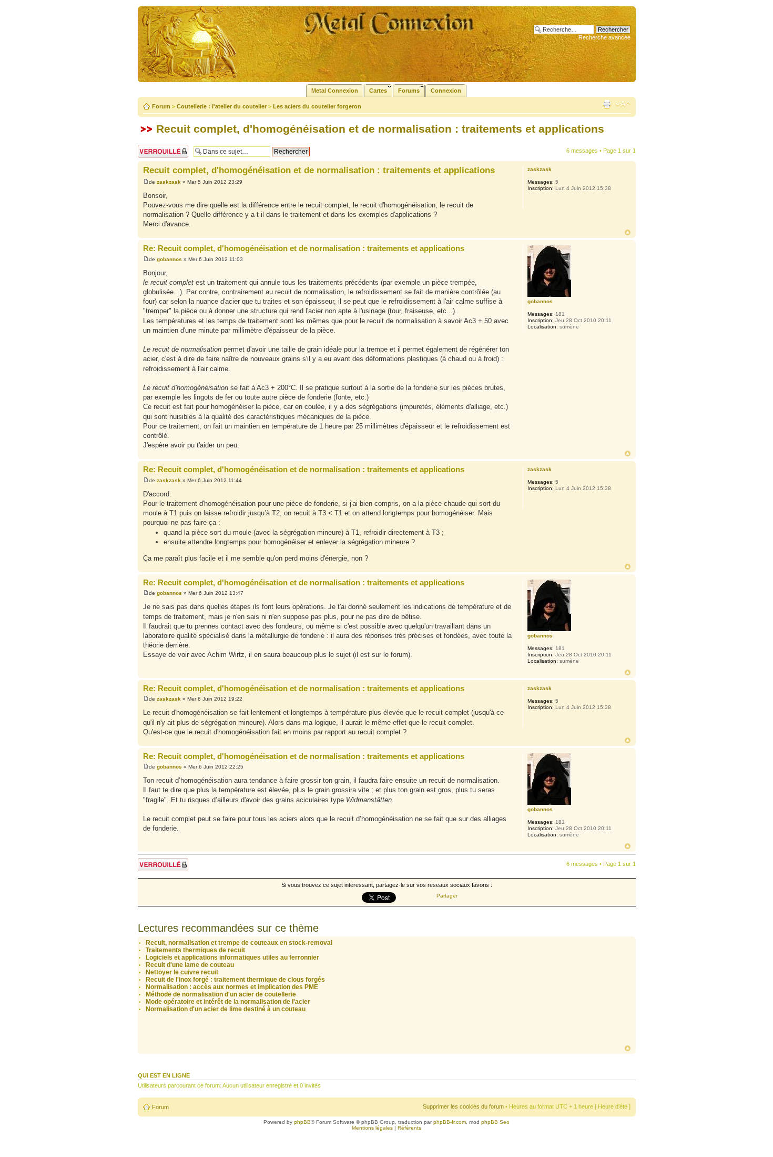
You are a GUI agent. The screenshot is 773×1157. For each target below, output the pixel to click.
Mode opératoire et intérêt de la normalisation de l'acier (228, 1001)
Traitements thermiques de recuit (195, 950)
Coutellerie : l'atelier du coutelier (222, 106)
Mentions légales (372, 1128)
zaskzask (169, 182)
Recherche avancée (604, 37)
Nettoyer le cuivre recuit (182, 972)
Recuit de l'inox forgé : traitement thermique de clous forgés (235, 979)
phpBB (302, 1122)
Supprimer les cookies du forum (463, 1106)
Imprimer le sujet (607, 104)
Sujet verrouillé (156, 148)
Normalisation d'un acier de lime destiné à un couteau (226, 1009)
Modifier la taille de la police (622, 104)
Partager (446, 896)
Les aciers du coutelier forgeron (317, 106)
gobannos (169, 259)
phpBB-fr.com (449, 1122)
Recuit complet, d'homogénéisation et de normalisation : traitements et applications (380, 129)
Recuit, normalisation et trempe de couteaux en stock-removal (239, 942)
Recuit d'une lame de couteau (190, 965)
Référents (409, 1128)
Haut (627, 232)
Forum (161, 106)
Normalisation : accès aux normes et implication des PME (232, 987)
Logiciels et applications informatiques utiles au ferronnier (232, 957)
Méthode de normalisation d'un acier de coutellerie (221, 994)
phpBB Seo (495, 1122)
